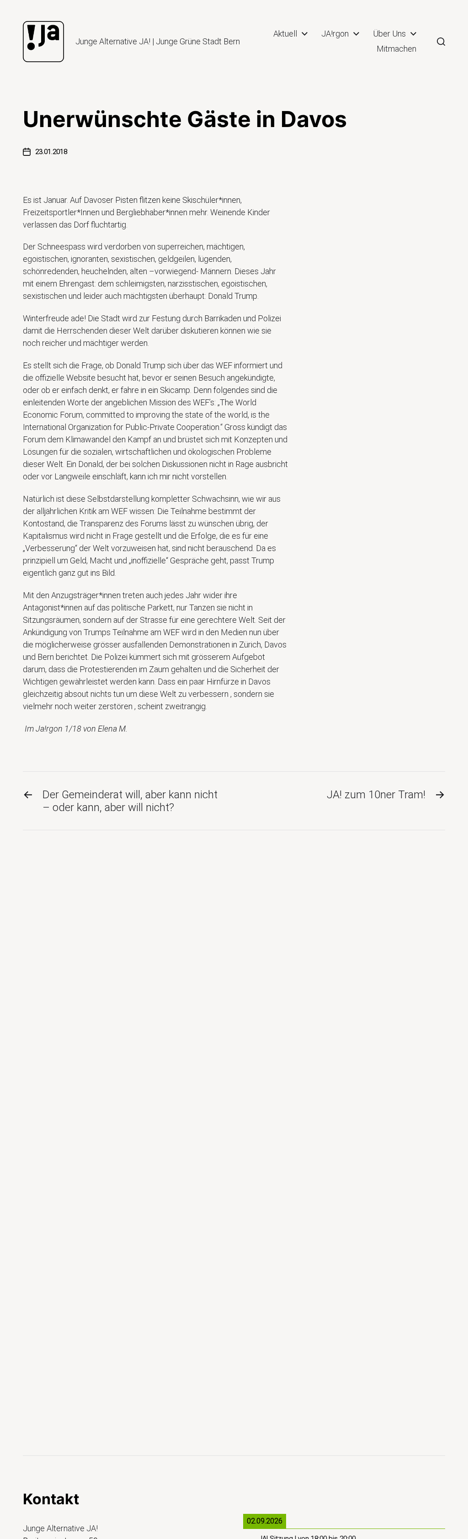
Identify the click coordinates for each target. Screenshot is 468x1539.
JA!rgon (335, 34)
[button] (441, 41)
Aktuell (285, 34)
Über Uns (389, 34)
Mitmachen (396, 49)
